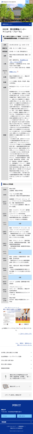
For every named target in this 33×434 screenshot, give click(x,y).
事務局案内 (21, 426)
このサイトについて (11, 426)
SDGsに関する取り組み (7, 360)
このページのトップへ (26, 333)
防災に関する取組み (6, 364)
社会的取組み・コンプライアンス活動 (11, 356)
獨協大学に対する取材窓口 (16, 428)
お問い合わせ (22, 416)
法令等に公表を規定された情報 (9, 352)
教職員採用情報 (5, 368)
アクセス (5, 416)
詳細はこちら (12, 72)
